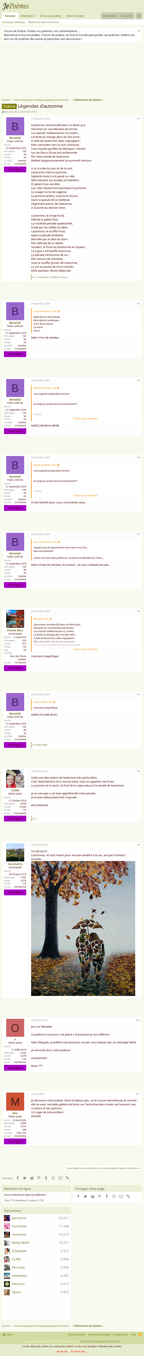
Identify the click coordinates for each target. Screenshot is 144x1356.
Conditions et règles (99, 1334)
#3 (138, 380)
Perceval (18, 1267)
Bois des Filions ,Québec (18, 658)
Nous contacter (76, 1334)
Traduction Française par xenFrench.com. (100, 1341)
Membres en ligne (17, 1188)
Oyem (16, 1292)
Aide (133, 1334)
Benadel (8, 111)
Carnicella (19, 1226)
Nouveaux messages (13, 22)
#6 (138, 611)
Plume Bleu (15, 630)
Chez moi (21, 1132)
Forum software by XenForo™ (50, 1341)
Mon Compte (75, 16)
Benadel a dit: (41, 618)
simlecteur (20, 1275)
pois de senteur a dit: (45, 311)
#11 (138, 1094)
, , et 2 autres (52, 277)
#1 (138, 118)
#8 (138, 771)
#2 (138, 303)
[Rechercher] (139, 15)
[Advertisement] (73, 71)
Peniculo (18, 1284)
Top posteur (13, 1210)
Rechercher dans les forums (43, 22)
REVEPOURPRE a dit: (45, 388)
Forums (10, 16)
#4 (138, 457)
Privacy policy (120, 1334)
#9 (138, 844)
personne (19, 1218)
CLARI (15, 790)
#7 (138, 694)
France (9, 1334)
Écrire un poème (50, 16)
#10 (138, 1020)
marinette (15, 864)
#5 (138, 534)
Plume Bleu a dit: (43, 702)
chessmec (19, 1234)
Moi (15, 1113)
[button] (36, 15)
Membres (27, 16)
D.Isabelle (19, 1251)
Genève (22, 160)
